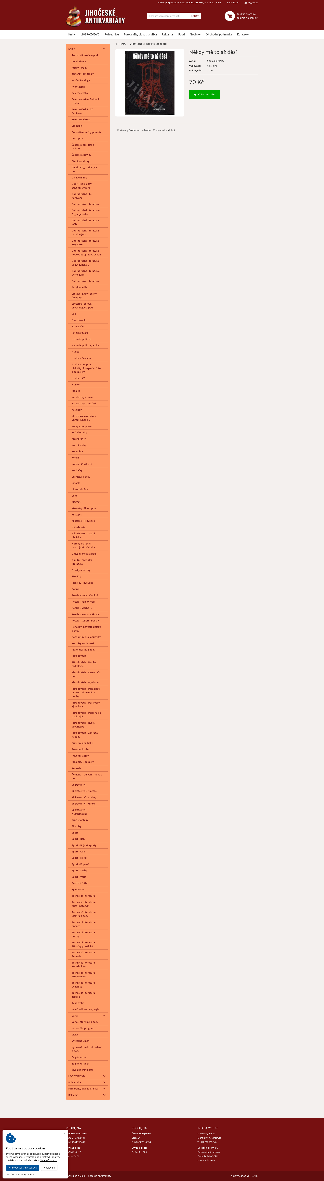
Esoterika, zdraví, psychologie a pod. (82, 305)
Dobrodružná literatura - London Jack (86, 232)
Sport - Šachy (79, 870)
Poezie (75, 589)
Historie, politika (81, 339)
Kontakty (243, 34)
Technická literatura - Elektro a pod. (84, 914)
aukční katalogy (81, 80)
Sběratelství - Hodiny (84, 797)
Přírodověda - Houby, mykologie (84, 664)
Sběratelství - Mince (83, 803)
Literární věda (80, 489)
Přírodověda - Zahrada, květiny (85, 734)
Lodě (74, 495)
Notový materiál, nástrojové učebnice (83, 545)
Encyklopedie (79, 287)
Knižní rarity (79, 438)
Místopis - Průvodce (83, 520)
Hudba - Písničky (81, 358)
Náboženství (79, 527)
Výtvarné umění (81, 1040)
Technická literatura (83, 895)
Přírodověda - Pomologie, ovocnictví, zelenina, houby (86, 692)
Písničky (76, 576)
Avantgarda (78, 86)
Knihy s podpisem (82, 426)
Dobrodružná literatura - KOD (86, 222)
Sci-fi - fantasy (80, 820)
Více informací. (48, 1160)
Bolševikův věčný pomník (86, 132)
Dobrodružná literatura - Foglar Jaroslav (86, 212)
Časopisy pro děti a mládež (83, 146)
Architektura (79, 61)
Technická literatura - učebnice (84, 984)
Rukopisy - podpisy (83, 761)
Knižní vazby (79, 445)
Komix (75, 457)
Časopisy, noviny (81, 154)
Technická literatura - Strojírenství (84, 974)
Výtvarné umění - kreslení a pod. (86, 1049)
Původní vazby (80, 755)
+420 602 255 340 (208, 1142)
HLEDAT (194, 16)
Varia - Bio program (83, 1028)
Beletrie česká (80, 93)
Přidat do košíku (206, 94)
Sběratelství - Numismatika (79, 811)
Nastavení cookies (206, 1160)
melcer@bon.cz (207, 1133)
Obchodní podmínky (219, 34)
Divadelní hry (79, 177)
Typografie (78, 1003)
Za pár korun (79, 1057)
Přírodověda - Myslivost (85, 682)
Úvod (181, 34)
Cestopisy (77, 138)
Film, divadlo (79, 320)
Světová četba (80, 883)
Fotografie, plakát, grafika (140, 34)
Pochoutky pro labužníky (86, 637)
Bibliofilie (77, 125)
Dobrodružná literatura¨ (86, 281)
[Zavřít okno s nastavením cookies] (64, 1133)
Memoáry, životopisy (84, 508)
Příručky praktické (82, 743)
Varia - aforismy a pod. (85, 1021)
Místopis (77, 514)
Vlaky (75, 1034)
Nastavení (49, 1167)
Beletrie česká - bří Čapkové (82, 111)
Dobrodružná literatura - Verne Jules (86, 272)
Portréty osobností (83, 643)
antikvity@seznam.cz (210, 1137)
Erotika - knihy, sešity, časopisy (84, 295)
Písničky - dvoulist (82, 582)
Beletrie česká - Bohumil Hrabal (86, 101)
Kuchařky (77, 470)
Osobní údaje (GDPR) (207, 1156)
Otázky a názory (81, 570)
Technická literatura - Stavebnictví (84, 964)
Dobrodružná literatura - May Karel (86, 242)
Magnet (76, 501)
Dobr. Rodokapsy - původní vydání (82, 185)
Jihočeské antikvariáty (99, 1175)
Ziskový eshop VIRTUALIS (244, 1175)
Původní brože (80, 749)
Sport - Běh (78, 838)
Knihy (72, 34)
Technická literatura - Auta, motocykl (84, 903)
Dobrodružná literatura (85, 204)
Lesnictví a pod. (81, 476)
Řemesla (76, 768)
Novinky (195, 34)
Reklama (167, 34)
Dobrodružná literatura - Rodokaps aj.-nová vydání (87, 252)
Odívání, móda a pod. (84, 553)
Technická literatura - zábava (84, 994)
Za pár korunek (80, 1063)
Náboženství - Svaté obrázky (83, 535)
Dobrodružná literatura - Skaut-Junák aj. (86, 262)
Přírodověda (79, 655)
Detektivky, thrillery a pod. (84, 169)
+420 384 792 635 (76, 1142)
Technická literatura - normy (84, 934)
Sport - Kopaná (80, 864)
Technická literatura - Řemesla (84, 954)
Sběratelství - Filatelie (84, 791)
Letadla (76, 483)
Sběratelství (79, 784)
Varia (75, 1015)
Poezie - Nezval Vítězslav (86, 614)
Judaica (76, 390)
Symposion (78, 889)
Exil (74, 313)
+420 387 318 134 (142, 1142)
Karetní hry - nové (82, 397)
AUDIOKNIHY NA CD (83, 74)
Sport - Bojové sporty (84, 845)
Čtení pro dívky (80, 161)
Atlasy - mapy (79, 67)
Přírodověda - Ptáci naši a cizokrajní (86, 714)
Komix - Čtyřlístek (82, 464)
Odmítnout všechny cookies (20, 1174)
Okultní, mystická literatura (82, 561)
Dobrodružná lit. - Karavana (82, 195)
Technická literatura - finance (84, 924)
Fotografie (78, 326)
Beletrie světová (81, 119)
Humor (76, 384)
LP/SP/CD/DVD (90, 34)
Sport (75, 832)
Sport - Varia (79, 876)
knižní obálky (79, 432)
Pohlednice (112, 34)
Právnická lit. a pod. (83, 649)
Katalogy (77, 409)
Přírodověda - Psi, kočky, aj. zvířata (86, 704)
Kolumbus (77, 451)
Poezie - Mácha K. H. (83, 607)
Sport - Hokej (79, 857)
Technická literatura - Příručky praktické (84, 944)
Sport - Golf (78, 851)
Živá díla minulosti (82, 1069)
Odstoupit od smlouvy (208, 1151)
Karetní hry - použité (84, 403)
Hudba (75, 351)
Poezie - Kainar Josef (83, 601)
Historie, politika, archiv (86, 345)
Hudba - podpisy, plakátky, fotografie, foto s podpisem (86, 368)
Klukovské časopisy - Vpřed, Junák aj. (84, 417)
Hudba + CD (78, 378)
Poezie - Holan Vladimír (85, 595)
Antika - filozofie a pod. (85, 55)
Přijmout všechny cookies (22, 1167)
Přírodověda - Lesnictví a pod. (86, 674)
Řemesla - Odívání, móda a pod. (87, 776)
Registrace (253, 2)
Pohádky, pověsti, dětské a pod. (86, 628)
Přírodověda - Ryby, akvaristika (83, 724)
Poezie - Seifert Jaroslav (85, 620)
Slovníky (77, 826)
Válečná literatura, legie (85, 1009)
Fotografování (80, 332)
